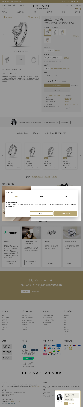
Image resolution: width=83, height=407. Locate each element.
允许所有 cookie (65, 213)
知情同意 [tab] (17, 196)
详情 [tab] (41, 196)
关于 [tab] (66, 196)
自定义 (40, 213)
